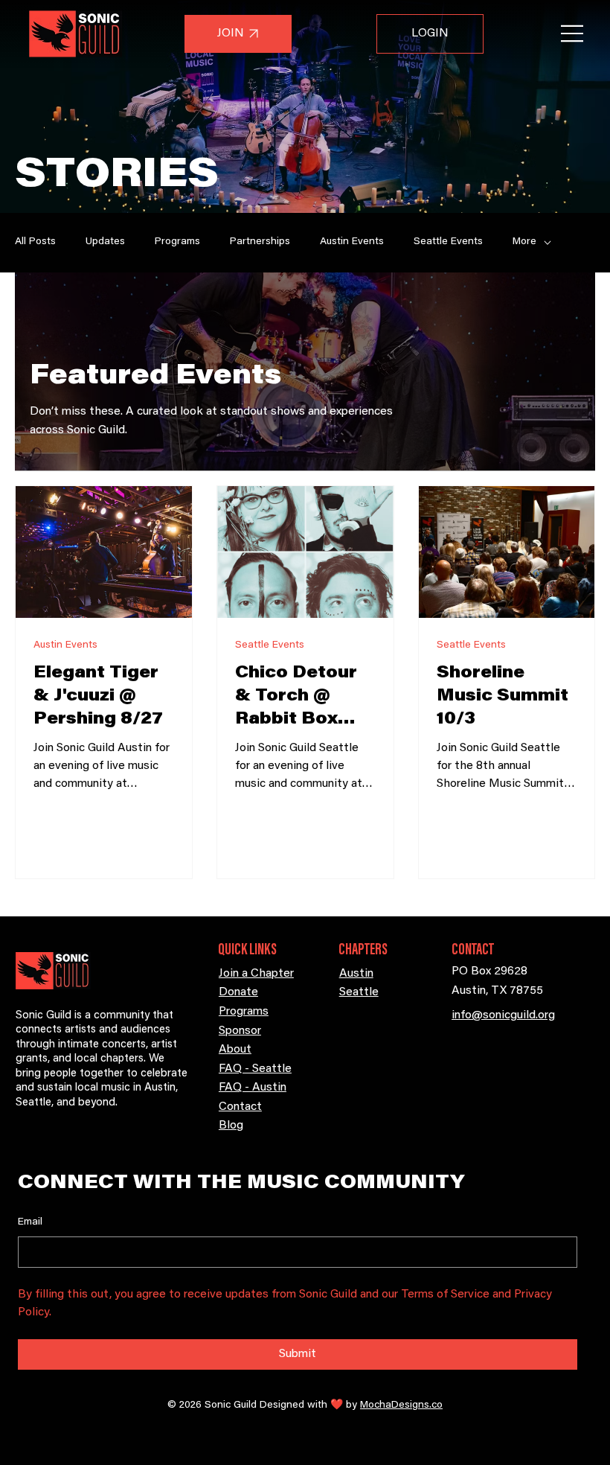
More (524, 242)
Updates (105, 242)
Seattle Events (448, 242)
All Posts (35, 242)
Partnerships (260, 242)
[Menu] (573, 33)
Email (30, 1222)
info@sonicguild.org (503, 1015)
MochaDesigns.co (401, 1405)
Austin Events (352, 242)
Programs (177, 242)
